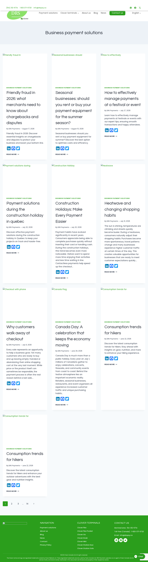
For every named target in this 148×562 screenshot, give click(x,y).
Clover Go (81, 534)
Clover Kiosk (82, 538)
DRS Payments (14, 129)
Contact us (117, 13)
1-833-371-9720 (137, 531)
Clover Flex (81, 527)
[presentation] (25, 68)
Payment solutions (48, 13)
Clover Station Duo (85, 545)
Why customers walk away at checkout (20, 333)
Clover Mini (81, 541)
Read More (12, 154)
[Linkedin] (131, 8)
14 (27, 503)
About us (86, 13)
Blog (96, 13)
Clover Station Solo (85, 548)
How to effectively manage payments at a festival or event (123, 99)
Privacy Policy (45, 545)
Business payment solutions (19, 88)
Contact (43, 541)
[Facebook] (135, 8)
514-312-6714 (132, 528)
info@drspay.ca (39, 8)
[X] (140, 8)
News (103, 13)
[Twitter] (125, 540)
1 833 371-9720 (25, 8)
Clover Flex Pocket (85, 531)
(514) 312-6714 (12, 8)
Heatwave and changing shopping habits (122, 209)
